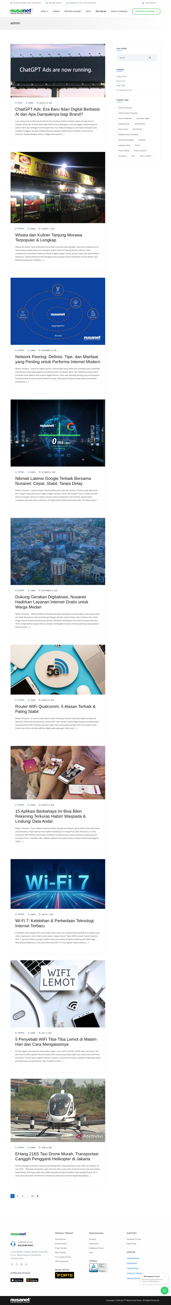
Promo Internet (124, 151)
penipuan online (124, 145)
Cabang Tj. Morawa (135, 1273)
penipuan (142, 140)
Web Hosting (60, 1253)
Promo (56, 11)
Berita (118, 81)
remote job (122, 156)
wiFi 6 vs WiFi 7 (146, 156)
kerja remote (123, 129)
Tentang (92, 1239)
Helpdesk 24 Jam (134, 1239)
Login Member (150, 3)
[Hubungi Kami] (164, 1290)
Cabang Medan (133, 1258)
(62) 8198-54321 (25, 1245)
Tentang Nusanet (72, 11)
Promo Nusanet (140, 151)
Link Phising (137, 129)
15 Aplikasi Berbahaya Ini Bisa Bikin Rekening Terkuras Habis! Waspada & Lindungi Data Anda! (50, 816)
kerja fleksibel (140, 124)
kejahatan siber (124, 124)
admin (30, 103)
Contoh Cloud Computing (127, 113)
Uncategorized (122, 90)
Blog (88, 11)
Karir (91, 1253)
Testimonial (93, 1244)
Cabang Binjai (132, 1268)
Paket (44, 11)
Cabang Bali (132, 1263)
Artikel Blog (131, 1244)
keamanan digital (142, 118)
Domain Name (61, 1244)
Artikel (21, 229)
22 (32, 1196)
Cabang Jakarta (133, 1278)
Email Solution (61, 1248)
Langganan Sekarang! (145, 11)
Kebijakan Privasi (96, 1248)
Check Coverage (119, 11)
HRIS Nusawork (61, 1261)
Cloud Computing (124, 108)
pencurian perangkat (126, 140)
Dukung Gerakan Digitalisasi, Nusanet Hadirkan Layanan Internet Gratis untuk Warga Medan (51, 601)
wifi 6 (133, 156)
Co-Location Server (63, 1257)
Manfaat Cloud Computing (128, 134)
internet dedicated (125, 118)
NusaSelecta (60, 1239)
